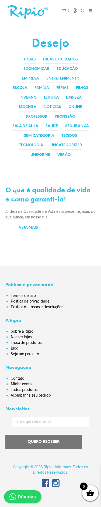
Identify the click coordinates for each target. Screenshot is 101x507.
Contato (17, 378)
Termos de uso (23, 295)
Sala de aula (25, 126)
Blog (15, 348)
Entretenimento (62, 78)
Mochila (27, 107)
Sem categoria (39, 136)
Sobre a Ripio (22, 331)
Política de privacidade (30, 301)
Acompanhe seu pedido (31, 395)
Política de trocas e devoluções (37, 306)
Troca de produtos (26, 342)
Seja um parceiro (25, 353)
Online (75, 107)
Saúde (52, 126)
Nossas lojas (21, 337)
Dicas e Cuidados (60, 59)
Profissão (65, 116)
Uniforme (40, 155)
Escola (20, 88)
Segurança (77, 126)
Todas (29, 59)
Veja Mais (28, 227)
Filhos (82, 88)
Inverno (28, 97)
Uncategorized (66, 145)
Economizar (36, 69)
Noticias (52, 107)
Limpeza (74, 97)
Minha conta (21, 384)
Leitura (51, 97)
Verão (64, 155)
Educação (67, 69)
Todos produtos (24, 389)
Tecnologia (31, 145)
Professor (36, 116)
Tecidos (69, 136)
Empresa (30, 78)
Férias (62, 88)
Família (41, 88)
